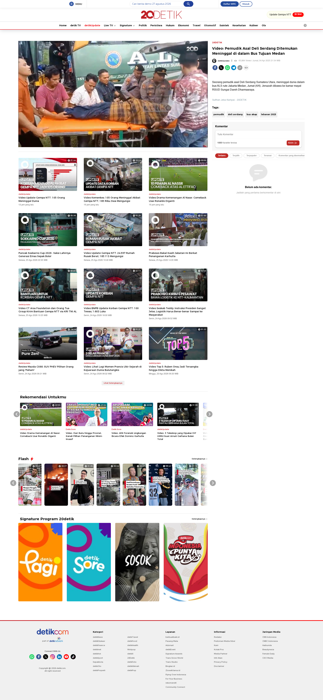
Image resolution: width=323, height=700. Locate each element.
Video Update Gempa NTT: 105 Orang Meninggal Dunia (42, 199)
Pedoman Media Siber (224, 641)
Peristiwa (156, 25)
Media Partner (220, 654)
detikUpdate (92, 25)
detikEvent (170, 649)
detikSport (98, 658)
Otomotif (210, 25)
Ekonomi (183, 25)
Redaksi (218, 637)
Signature (126, 25)
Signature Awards (174, 654)
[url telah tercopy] (239, 67)
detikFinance (99, 645)
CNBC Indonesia (270, 641)
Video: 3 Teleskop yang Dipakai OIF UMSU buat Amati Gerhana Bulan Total (176, 436)
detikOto (97, 666)
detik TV (75, 25)
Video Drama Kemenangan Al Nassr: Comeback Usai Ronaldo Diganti (177, 199)
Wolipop (131, 649)
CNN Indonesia (269, 637)
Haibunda (267, 645)
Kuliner (253, 25)
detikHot (97, 654)
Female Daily (268, 654)
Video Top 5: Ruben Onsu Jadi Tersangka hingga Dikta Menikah (173, 368)
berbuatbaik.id (173, 637)
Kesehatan (239, 25)
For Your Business (174, 679)
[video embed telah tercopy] (246, 67)
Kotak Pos (219, 649)
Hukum (170, 25)
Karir (216, 645)
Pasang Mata (172, 641)
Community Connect (175, 687)
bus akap (252, 114)
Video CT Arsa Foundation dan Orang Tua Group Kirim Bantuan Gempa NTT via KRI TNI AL (48, 310)
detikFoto (131, 662)
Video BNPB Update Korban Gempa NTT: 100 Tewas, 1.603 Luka (111, 310)
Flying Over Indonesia (176, 674)
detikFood (132, 641)
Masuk (245, 4)
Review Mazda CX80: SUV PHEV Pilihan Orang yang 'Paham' (46, 368)
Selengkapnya (199, 459)
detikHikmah (133, 666)
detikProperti (99, 670)
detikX (130, 654)
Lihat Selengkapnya (113, 383)
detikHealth (132, 645)
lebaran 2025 (268, 114)
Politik (143, 25)
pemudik (218, 114)
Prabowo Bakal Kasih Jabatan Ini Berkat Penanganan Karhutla (173, 255)
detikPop (131, 670)
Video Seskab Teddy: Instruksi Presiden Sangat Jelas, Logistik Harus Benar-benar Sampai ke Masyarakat (177, 311)
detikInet (97, 649)
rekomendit (171, 683)
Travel (196, 25)
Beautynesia (268, 649)
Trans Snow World (174, 658)
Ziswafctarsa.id (173, 670)
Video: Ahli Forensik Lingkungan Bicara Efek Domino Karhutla (129, 434)
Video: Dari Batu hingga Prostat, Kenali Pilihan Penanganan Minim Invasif (84, 436)
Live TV (109, 25)
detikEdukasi (99, 641)
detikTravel (132, 637)
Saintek (224, 25)
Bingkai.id (170, 666)
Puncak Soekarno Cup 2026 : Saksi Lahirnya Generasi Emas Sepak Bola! (44, 255)
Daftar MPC (229, 4)
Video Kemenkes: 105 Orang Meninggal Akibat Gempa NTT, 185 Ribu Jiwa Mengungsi (112, 199)
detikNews (98, 637)
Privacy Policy (220, 662)
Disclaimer (219, 666)
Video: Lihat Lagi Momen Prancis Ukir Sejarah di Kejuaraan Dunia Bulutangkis (113, 368)
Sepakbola (98, 662)
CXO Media (267, 658)
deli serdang (235, 114)
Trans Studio (172, 662)
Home (63, 25)
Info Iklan (218, 658)
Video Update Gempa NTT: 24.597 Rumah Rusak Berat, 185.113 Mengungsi (109, 255)
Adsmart (170, 645)
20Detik (131, 658)
